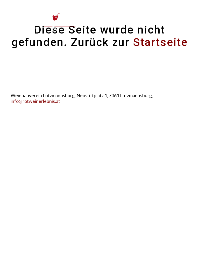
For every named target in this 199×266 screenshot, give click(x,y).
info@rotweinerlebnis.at (35, 101)
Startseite (160, 42)
